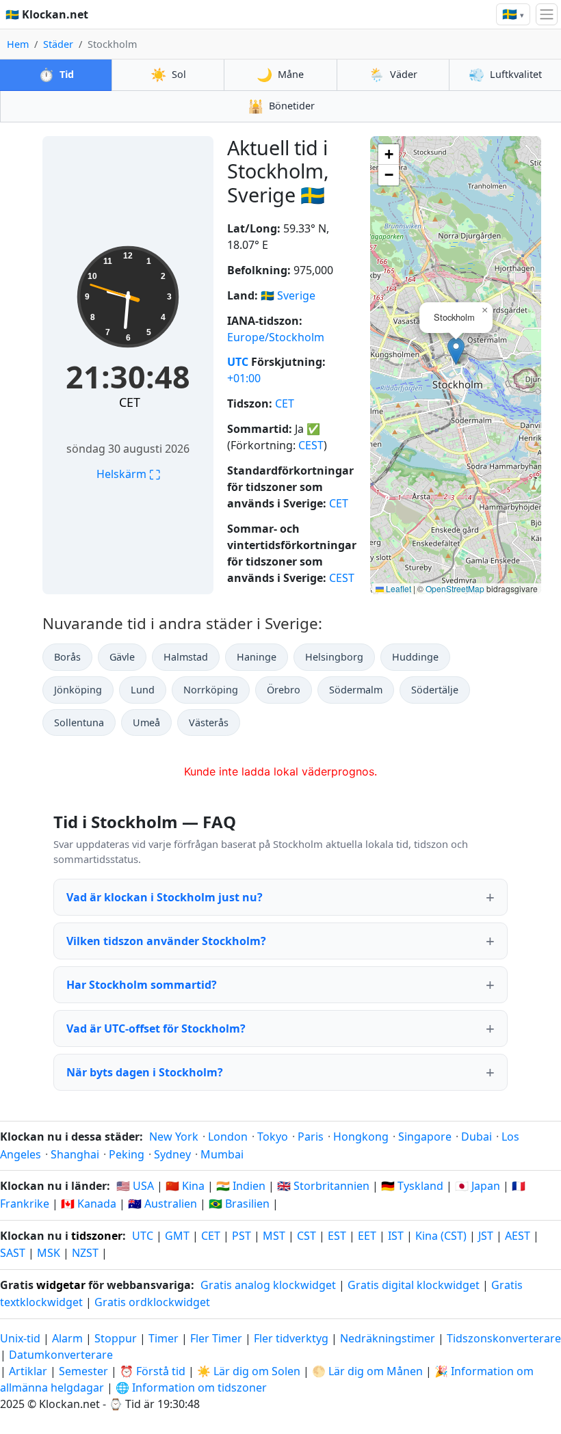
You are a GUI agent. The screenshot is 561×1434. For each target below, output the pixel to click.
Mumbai (222, 1154)
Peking (126, 1154)
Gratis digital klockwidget (414, 1284)
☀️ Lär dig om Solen (248, 1371)
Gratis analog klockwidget (268, 1284)
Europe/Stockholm (275, 337)
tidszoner (96, 1235)
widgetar (61, 1284)
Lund (143, 689)
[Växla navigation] (547, 14)
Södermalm (355, 689)
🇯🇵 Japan (477, 1185)
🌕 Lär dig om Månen (367, 1371)
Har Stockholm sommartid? (141, 984)
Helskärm (128, 473)
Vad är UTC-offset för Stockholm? (156, 1028)
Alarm (67, 1338)
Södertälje (434, 689)
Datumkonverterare (61, 1354)
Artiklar (28, 1371)
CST (306, 1235)
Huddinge (415, 656)
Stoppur (115, 1338)
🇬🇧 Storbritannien (323, 1185)
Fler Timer (216, 1338)
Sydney (172, 1154)
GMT (177, 1235)
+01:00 (244, 378)
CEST (311, 445)
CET (129, 402)
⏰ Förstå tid (152, 1371)
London (228, 1136)
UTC (237, 361)
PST (241, 1235)
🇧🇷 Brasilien (239, 1203)
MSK (48, 1252)
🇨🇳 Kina (185, 1185)
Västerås (209, 722)
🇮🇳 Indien (240, 1185)
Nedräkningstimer (389, 1338)
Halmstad (186, 656)
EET (367, 1235)
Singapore (425, 1136)
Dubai (476, 1136)
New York (173, 1136)
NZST (85, 1252)
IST (396, 1235)
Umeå (146, 722)
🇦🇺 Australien (162, 1203)
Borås (67, 656)
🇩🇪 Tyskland (412, 1185)
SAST (12, 1252)
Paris (311, 1136)
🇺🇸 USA (135, 1185)
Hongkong (361, 1136)
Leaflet (397, 588)
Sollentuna (79, 722)
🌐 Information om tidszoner (191, 1387)
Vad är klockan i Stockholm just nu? (164, 897)
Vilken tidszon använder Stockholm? (166, 940)
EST (337, 1235)
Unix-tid (20, 1338)
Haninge (256, 656)
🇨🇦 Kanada (88, 1203)
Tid (56, 74)
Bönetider (281, 105)
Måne (280, 74)
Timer (163, 1338)
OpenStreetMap (455, 588)
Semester (83, 1371)
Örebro (283, 689)
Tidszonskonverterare (504, 1338)
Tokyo (272, 1136)
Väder (393, 74)
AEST (517, 1235)
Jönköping (78, 689)
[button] (456, 351)
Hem (18, 44)
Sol (168, 74)
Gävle (122, 656)
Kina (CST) (441, 1235)
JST (485, 1235)
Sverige (296, 295)
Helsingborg (334, 656)
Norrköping (210, 689)
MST (274, 1235)
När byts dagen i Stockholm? (144, 1072)
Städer (58, 44)
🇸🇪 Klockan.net (46, 14)
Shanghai (75, 1154)
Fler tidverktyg (292, 1338)
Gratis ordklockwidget (152, 1302)
